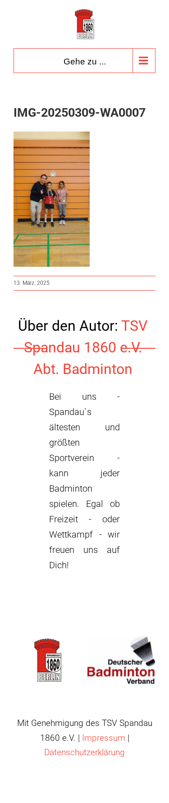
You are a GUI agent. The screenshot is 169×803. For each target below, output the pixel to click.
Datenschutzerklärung (84, 752)
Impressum (103, 738)
